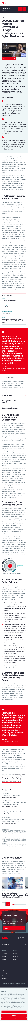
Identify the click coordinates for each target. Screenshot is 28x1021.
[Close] (26, 989)
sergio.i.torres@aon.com (9, 823)
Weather (4, 976)
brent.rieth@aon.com (8, 814)
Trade (3, 970)
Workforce (4, 978)
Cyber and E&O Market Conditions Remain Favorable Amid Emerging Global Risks (12, 895)
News (3, 962)
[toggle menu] (25, 3)
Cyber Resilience (6, 8)
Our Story (4, 953)
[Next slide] (8, 904)
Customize (14, 1011)
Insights (15, 959)
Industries (15, 956)
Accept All (14, 1019)
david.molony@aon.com (9, 797)
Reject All (14, 1015)
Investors (4, 959)
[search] (22, 3)
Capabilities (16, 953)
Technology (5, 973)
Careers (4, 956)
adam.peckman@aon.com (9, 806)
